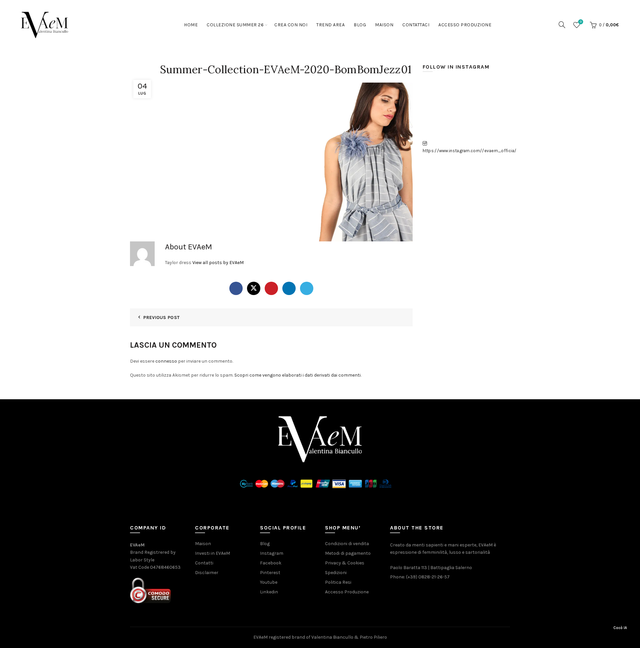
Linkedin (269, 592)
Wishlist (581, 22)
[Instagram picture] (436, 94)
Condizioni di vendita (347, 543)
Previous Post (161, 317)
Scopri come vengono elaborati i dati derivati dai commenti (297, 375)
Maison (384, 25)
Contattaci (415, 25)
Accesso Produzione (464, 25)
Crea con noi (290, 25)
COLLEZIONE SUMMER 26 (235, 25)
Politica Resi (338, 582)
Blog (360, 25)
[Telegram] (306, 288)
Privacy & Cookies (344, 563)
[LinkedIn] (289, 288)
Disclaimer (206, 572)
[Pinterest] (271, 288)
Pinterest (270, 572)
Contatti (204, 563)
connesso (166, 361)
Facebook (270, 563)
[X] (253, 288)
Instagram (271, 553)
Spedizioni (336, 572)
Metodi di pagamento (348, 553)
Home (191, 25)
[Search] (562, 25)
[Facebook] (236, 288)
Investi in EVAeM (212, 553)
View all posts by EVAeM (218, 262)
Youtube (268, 582)
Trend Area (330, 25)
